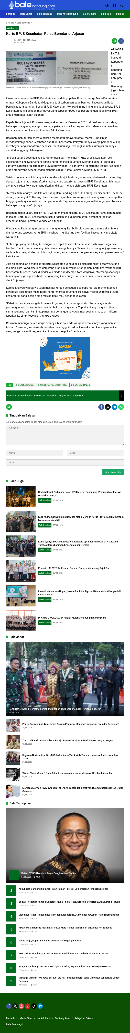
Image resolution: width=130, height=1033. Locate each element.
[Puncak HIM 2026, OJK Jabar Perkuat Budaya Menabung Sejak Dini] (21, 571)
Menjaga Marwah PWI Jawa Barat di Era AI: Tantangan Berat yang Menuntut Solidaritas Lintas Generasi (72, 790)
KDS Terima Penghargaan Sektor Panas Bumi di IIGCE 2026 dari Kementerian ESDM (63, 953)
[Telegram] (114, 407)
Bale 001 (17, 40)
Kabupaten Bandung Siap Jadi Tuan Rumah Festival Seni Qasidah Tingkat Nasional (63, 888)
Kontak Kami (44, 1018)
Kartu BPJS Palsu (81, 385)
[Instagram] (21, 1006)
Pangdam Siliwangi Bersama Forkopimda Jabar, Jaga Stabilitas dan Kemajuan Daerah (65, 966)
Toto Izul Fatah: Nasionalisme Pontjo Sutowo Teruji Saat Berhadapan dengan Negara (68, 740)
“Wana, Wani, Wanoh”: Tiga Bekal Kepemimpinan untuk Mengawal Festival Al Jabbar (67, 773)
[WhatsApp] (121, 407)
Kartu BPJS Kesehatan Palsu (53, 385)
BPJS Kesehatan (26, 385)
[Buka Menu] (114, 5)
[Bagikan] (121, 41)
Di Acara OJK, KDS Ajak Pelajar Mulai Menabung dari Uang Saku (72, 617)
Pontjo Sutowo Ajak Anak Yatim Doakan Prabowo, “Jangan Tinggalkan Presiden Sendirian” (70, 724)
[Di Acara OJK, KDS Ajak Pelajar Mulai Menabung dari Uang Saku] (21, 620)
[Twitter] (108, 407)
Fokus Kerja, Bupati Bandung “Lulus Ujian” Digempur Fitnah (50, 940)
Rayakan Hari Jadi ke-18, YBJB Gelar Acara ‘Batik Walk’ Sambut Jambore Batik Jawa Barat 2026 (70, 757)
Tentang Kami (62, 1018)
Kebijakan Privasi (83, 1018)
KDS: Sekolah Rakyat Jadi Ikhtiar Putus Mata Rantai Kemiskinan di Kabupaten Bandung (65, 927)
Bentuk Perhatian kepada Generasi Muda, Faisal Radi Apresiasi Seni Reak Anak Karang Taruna (69, 901)
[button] (107, 5)
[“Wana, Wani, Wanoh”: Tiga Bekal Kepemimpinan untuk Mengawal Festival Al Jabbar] (13, 774)
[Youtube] (27, 1006)
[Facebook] (101, 407)
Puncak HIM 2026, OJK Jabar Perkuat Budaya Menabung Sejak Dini (74, 568)
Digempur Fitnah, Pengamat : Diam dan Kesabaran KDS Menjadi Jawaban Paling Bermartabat (69, 914)
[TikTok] (34, 1006)
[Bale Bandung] (31, 5)
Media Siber (26, 1018)
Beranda (10, 1018)
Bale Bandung (12, 28)
